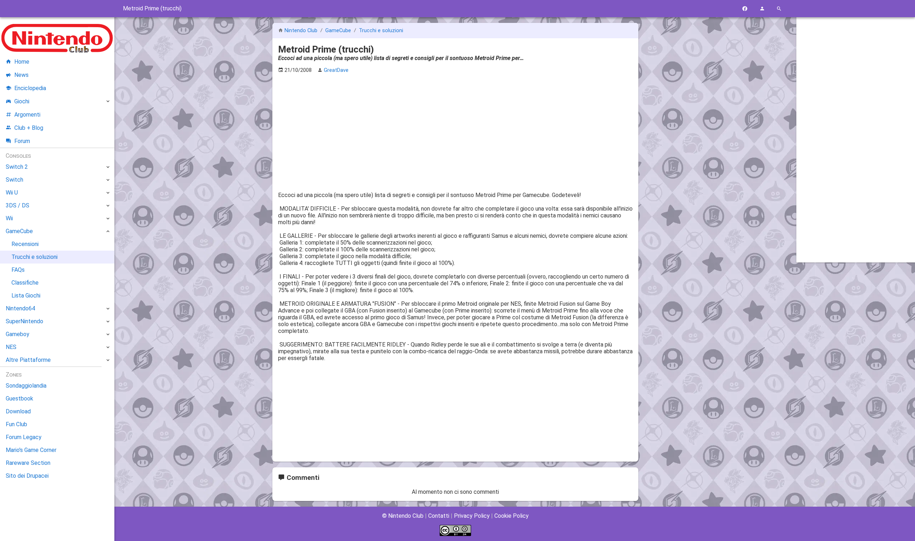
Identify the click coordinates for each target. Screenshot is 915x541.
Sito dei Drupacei (27, 475)
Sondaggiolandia (26, 385)
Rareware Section (28, 462)
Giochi (21, 101)
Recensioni (25, 244)
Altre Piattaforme (28, 359)
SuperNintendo (24, 321)
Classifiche (25, 282)
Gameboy (17, 334)
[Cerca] (779, 9)
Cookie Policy (511, 515)
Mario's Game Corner (31, 450)
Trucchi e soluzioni (381, 31)
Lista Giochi (25, 295)
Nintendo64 (20, 308)
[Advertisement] (455, 129)
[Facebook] (744, 9)
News (21, 75)
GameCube (338, 31)
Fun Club (16, 424)
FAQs (18, 269)
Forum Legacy (23, 437)
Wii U (12, 192)
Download (18, 411)
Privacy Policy (472, 515)
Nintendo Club (301, 31)
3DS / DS (17, 205)
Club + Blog (28, 127)
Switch (14, 179)
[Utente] (762, 9)
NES (11, 347)
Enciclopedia (30, 88)
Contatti (438, 515)
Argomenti (27, 114)
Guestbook (19, 398)
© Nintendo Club (403, 515)
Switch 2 (17, 166)
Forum (22, 141)
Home (21, 61)
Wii (9, 218)
